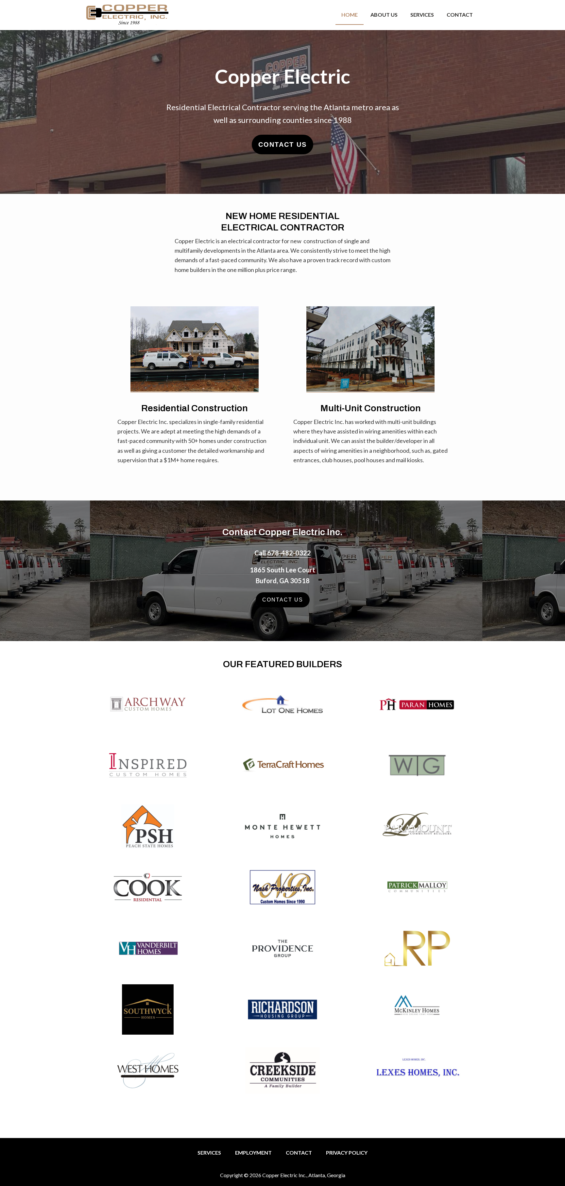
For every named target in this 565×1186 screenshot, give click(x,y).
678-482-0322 (289, 553)
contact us (282, 599)
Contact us (282, 144)
